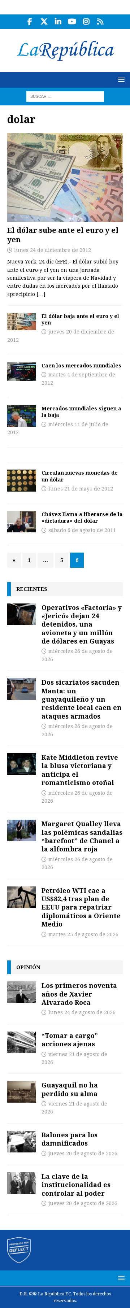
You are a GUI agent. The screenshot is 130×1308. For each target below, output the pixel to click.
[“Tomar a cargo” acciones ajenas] (21, 1042)
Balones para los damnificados (70, 1138)
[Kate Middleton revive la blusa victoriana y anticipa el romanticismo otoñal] (21, 764)
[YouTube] (72, 21)
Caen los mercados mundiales (81, 365)
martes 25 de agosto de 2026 (83, 934)
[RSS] (100, 21)
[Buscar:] (65, 96)
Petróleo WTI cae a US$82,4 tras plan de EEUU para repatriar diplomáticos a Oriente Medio (81, 907)
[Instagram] (86, 21)
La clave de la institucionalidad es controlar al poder (76, 1185)
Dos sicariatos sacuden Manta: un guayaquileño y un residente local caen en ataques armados (82, 699)
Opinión (28, 967)
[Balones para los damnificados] (21, 1141)
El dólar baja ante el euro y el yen (80, 319)
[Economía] (21, 321)
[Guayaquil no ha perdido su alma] (21, 1092)
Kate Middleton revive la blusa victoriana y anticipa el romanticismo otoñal (80, 770)
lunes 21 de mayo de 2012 (80, 489)
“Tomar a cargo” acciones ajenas (70, 1039)
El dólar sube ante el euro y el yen (62, 234)
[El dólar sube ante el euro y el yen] (65, 177)
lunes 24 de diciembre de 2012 (52, 250)
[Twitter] (44, 21)
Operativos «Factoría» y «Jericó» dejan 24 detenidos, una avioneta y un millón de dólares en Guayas (82, 624)
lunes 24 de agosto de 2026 (82, 1012)
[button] (120, 79)
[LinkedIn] (58, 21)
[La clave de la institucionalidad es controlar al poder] (21, 1183)
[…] (40, 294)
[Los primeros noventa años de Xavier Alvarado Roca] (21, 992)
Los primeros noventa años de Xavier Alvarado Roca (79, 994)
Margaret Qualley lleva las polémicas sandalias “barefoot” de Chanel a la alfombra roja (82, 836)
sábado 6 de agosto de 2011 (82, 530)
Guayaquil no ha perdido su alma (70, 1089)
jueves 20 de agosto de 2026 (82, 1153)
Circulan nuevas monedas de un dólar (80, 476)
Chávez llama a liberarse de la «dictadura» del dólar (82, 517)
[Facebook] (29, 21)
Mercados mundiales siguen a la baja (81, 411)
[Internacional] (21, 521)
